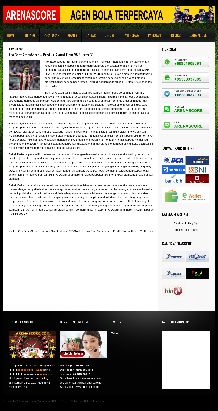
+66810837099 (82, 374)
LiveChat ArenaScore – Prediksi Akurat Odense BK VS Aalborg (49, 231)
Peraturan (51, 35)
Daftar (91, 35)
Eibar (48, 92)
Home (10, 35)
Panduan (154, 35)
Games (72, 35)
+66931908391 (85, 365)
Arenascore (51, 61)
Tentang (29, 35)
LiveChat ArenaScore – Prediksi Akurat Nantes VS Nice (117, 231)
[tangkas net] (197, 278)
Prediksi (175, 35)
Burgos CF (15, 123)
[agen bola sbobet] (173, 261)
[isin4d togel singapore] (173, 295)
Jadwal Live (198, 35)
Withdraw (131, 35)
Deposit (110, 35)
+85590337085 (85, 369)
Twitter (115, 333)
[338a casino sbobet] (173, 278)
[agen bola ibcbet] (197, 261)
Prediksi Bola (181, 229)
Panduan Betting (183, 223)
